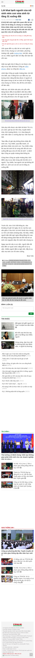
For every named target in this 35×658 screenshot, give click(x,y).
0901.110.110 (18, 653)
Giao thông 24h (7, 527)
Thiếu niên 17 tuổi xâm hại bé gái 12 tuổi (15, 358)
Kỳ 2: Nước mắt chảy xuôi (10, 381)
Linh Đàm (10, 264)
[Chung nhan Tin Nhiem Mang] (11, 655)
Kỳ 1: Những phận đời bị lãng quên (13, 391)
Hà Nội (19, 262)
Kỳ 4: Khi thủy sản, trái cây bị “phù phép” (15, 368)
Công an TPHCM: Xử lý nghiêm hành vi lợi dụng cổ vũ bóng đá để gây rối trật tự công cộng (24, 579)
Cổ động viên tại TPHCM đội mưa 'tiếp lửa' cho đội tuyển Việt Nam (23, 561)
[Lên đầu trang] (31, 654)
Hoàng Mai (18, 53)
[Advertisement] (17, 412)
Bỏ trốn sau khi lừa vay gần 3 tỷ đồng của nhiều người (23, 335)
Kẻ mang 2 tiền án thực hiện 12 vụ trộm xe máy (17, 386)
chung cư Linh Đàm (27, 262)
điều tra (22, 69)
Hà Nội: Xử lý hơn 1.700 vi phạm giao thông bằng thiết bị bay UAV (23, 465)
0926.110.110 (10, 653)
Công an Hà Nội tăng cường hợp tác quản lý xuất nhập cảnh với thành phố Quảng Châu (23, 485)
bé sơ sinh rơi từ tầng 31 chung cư (18, 260)
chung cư (5, 264)
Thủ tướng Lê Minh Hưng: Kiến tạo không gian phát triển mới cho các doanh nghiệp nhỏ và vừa (17, 457)
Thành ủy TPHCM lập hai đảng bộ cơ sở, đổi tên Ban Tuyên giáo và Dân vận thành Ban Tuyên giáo (23, 475)
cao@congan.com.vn (11, 648)
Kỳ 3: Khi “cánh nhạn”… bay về (12, 384)
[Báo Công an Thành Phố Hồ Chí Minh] (19, 2)
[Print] (32, 19)
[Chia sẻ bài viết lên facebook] (29, 19)
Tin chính (5, 431)
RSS (32, 5)
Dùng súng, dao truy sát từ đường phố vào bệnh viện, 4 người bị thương (23, 344)
